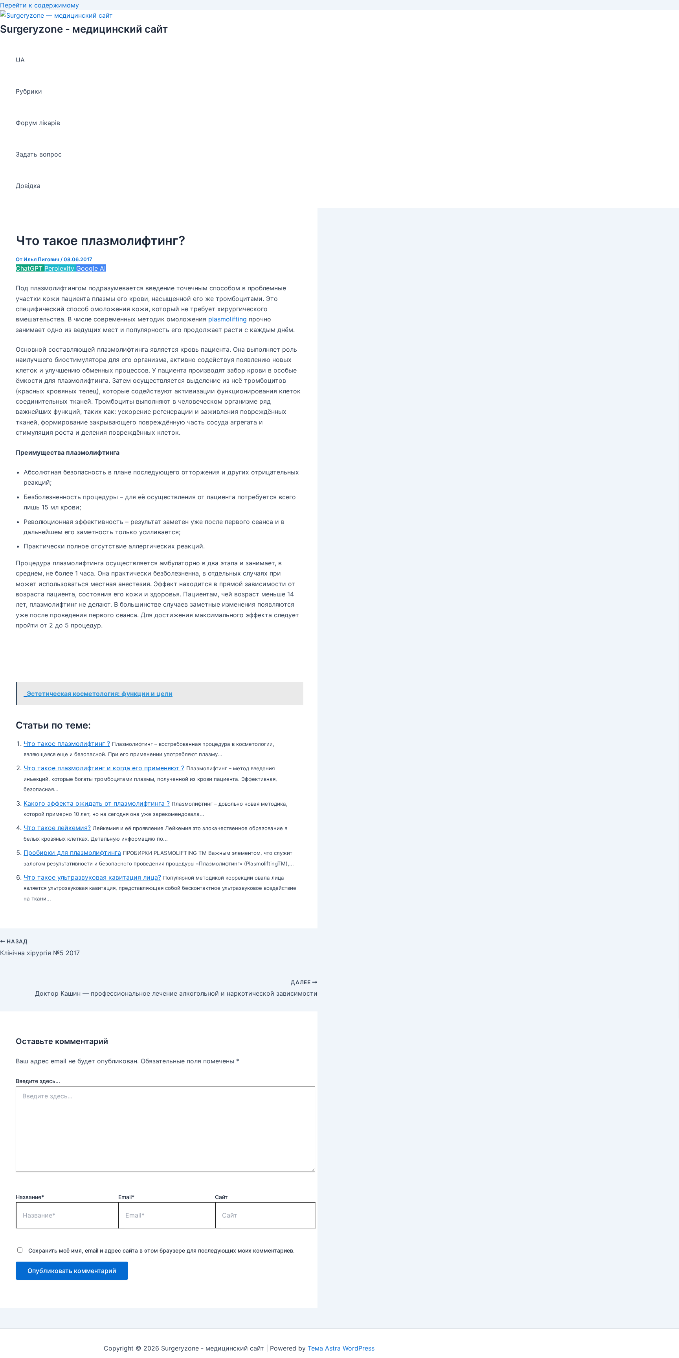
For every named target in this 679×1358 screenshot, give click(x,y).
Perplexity (60, 268)
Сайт (221, 1197)
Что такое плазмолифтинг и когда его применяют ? (104, 768)
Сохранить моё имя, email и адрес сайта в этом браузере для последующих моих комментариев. (161, 1250)
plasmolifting (227, 319)
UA (20, 60)
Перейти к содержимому (39, 5)
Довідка (28, 186)
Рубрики (29, 91)
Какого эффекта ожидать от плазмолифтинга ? (97, 803)
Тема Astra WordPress (341, 1348)
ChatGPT (30, 268)
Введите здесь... (38, 1081)
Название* (30, 1197)
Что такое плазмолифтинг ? (67, 743)
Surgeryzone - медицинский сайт (84, 29)
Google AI (91, 268)
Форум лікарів (38, 123)
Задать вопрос (39, 154)
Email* (126, 1197)
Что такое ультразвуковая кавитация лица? (92, 877)
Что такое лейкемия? (57, 828)
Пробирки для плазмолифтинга (72, 852)
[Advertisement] (159, 657)
